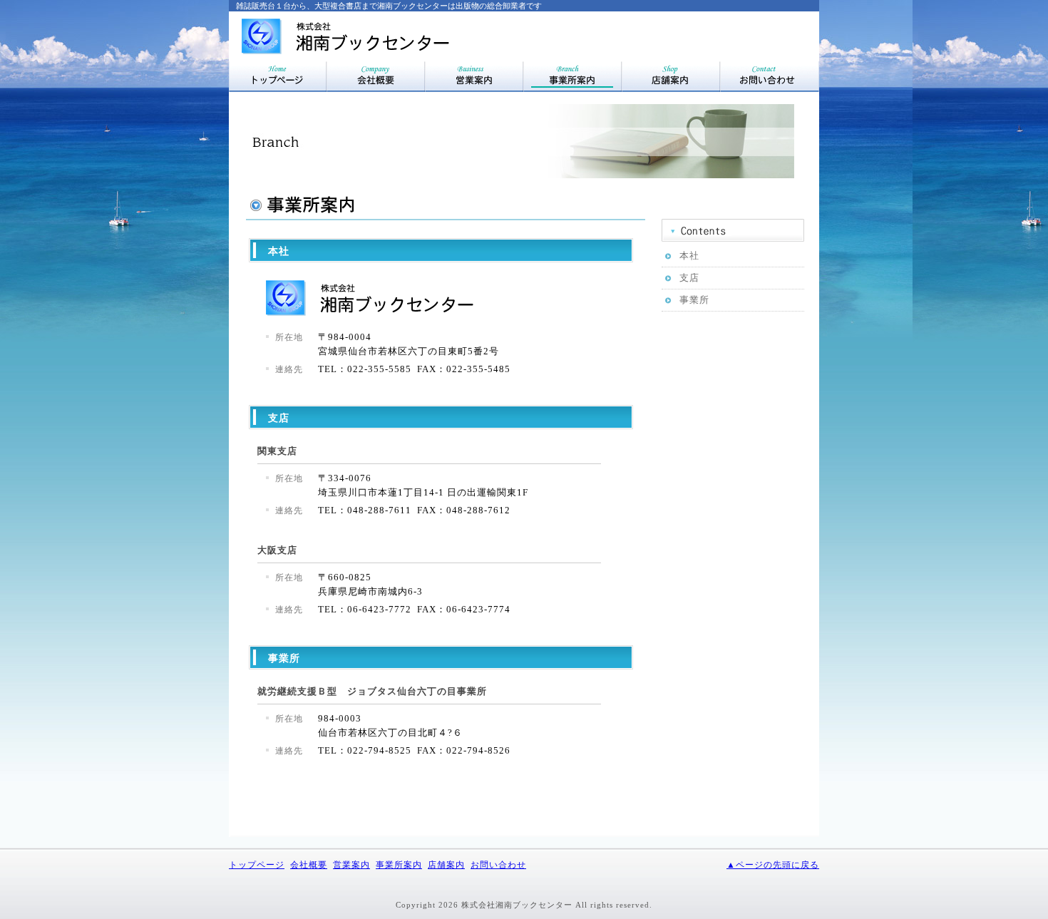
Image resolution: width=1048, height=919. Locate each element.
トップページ (256, 865)
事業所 (694, 299)
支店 (689, 277)
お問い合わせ (498, 865)
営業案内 (351, 865)
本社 (689, 255)
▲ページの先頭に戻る (772, 865)
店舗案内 (446, 865)
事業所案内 (399, 865)
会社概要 (308, 865)
